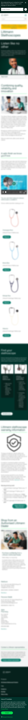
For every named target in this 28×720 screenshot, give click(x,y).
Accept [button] (7, 712)
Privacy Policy (4, 709)
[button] (7, 717)
